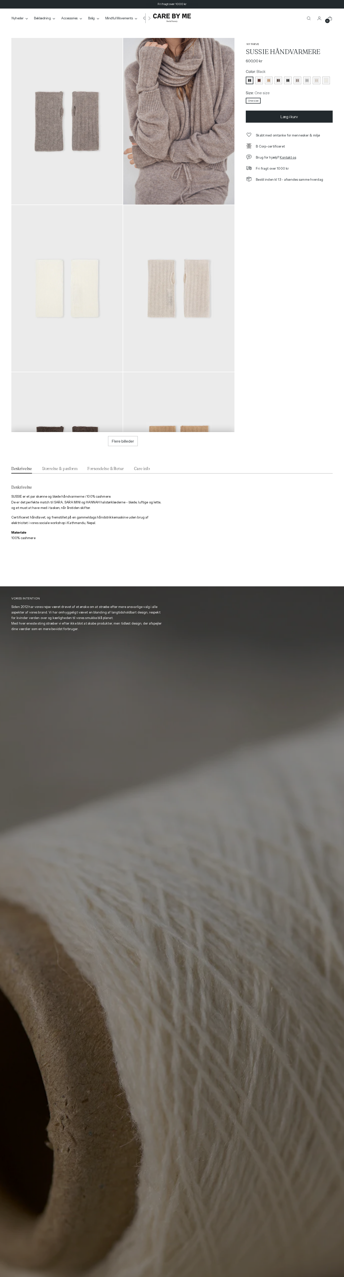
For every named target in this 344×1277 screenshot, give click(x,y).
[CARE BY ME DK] (172, 18)
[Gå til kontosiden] (319, 18)
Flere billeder (123, 441)
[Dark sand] (297, 80)
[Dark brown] (278, 80)
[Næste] (149, 18)
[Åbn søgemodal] (309, 18)
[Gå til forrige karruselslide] (320, 570)
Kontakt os (288, 157)
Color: (256, 71)
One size (253, 100)
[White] (326, 80)
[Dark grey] (288, 80)
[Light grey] (307, 80)
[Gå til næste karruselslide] (329, 570)
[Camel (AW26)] (268, 80)
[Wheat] (316, 80)
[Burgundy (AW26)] (259, 80)
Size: (258, 92)
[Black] (249, 80)
